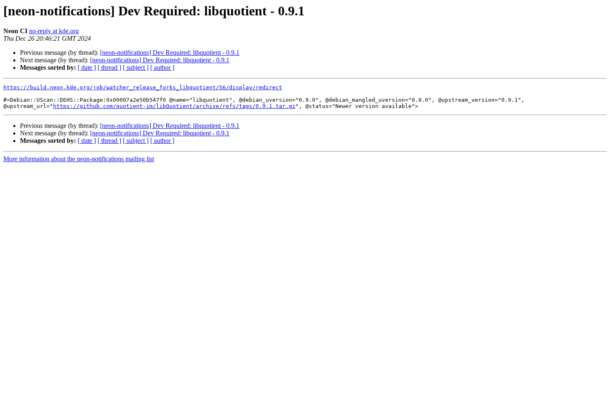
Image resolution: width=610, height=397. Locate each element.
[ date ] (87, 67)
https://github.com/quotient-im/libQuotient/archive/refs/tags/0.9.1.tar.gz (174, 106)
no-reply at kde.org (54, 30)
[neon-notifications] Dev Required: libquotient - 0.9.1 (169, 52)
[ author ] (162, 67)
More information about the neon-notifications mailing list (78, 158)
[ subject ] (136, 67)
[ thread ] (109, 67)
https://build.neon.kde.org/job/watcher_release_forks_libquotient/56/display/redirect (142, 87)
